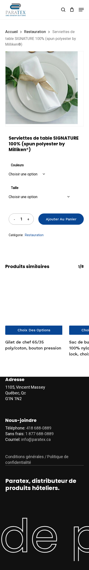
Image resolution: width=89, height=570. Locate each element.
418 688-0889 (38, 428)
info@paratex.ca (36, 439)
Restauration (35, 32)
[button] (81, 9)
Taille (14, 188)
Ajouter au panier (61, 219)
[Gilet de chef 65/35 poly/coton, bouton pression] (33, 306)
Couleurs (17, 165)
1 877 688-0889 (39, 433)
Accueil (11, 32)
